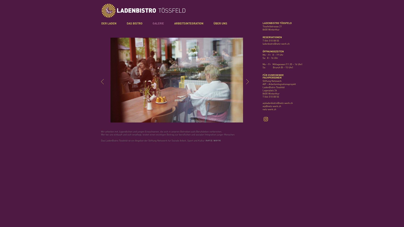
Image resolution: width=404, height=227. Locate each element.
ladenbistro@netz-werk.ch (276, 44)
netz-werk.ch (269, 109)
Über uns (220, 23)
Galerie (158, 23)
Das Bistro (135, 23)
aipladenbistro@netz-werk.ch (278, 103)
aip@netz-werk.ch (272, 106)
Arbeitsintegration (188, 23)
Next (249, 81)
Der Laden (108, 23)
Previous (104, 81)
